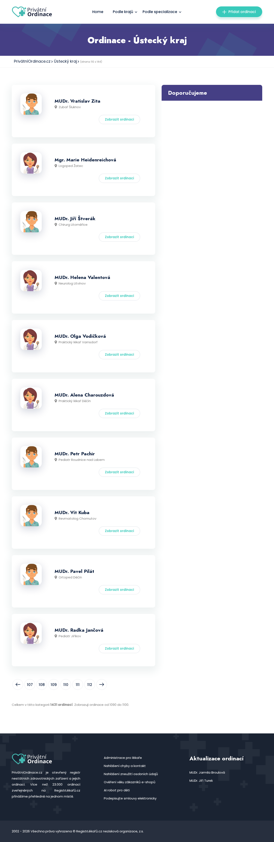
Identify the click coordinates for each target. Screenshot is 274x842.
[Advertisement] (212, 131)
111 (78, 684)
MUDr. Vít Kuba (72, 512)
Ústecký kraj (65, 61)
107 (30, 684)
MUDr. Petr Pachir (75, 453)
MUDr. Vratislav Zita (77, 101)
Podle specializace (160, 11)
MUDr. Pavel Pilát (74, 571)
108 (42, 684)
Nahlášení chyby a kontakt (125, 766)
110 (65, 684)
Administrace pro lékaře (123, 757)
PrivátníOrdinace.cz (32, 61)
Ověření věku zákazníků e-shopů (129, 782)
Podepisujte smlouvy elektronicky (130, 798)
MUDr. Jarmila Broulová (207, 772)
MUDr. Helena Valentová (82, 277)
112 (89, 684)
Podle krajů (123, 11)
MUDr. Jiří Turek (201, 780)
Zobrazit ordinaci (119, 119)
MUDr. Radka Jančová (79, 630)
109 (54, 684)
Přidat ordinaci (242, 11)
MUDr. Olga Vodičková (80, 336)
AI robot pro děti (117, 790)
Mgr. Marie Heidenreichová (85, 159)
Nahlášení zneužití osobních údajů (131, 774)
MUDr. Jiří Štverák (75, 218)
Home (97, 11)
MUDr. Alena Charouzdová (84, 395)
